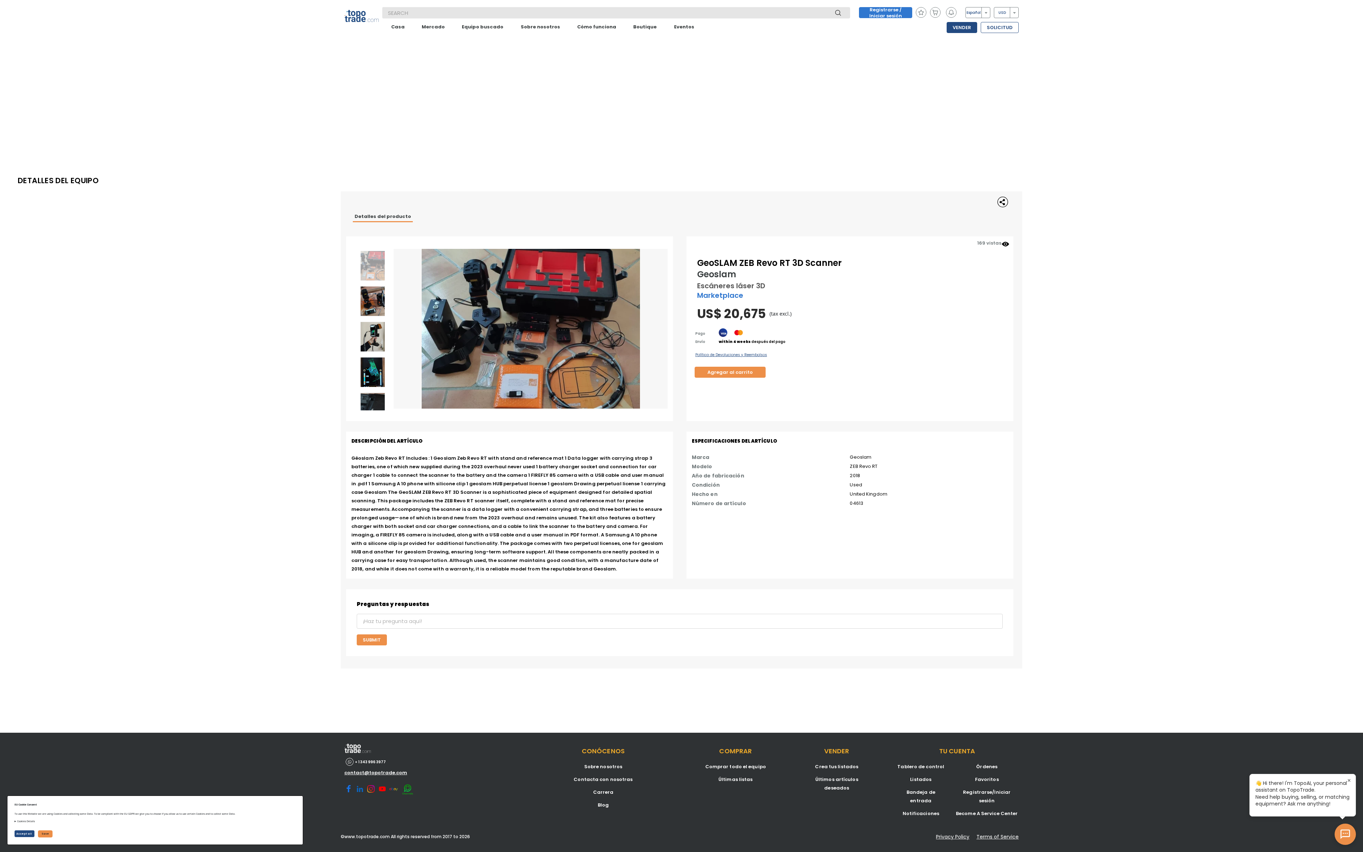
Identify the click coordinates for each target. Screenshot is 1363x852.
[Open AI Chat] (1345, 834)
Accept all (24, 833)
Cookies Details (26, 821)
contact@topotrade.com (375, 772)
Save (45, 833)
